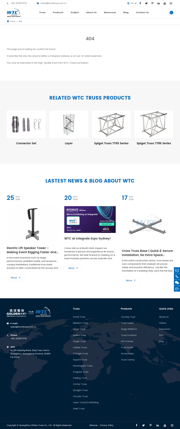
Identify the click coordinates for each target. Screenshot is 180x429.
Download (164, 329)
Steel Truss (78, 408)
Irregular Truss (80, 372)
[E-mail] (177, 270)
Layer (69, 143)
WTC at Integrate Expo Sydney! (87, 239)
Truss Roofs (127, 347)
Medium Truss (80, 323)
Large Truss (79, 329)
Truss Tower (127, 323)
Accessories (127, 353)
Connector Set (26, 143)
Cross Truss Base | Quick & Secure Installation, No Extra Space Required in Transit (147, 253)
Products (126, 309)
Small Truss (79, 317)
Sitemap (93, 425)
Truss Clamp (127, 360)
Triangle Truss (80, 353)
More (16, 278)
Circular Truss (80, 396)
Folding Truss (80, 378)
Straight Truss (80, 390)
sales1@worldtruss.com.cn (51, 3)
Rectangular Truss (82, 366)
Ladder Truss (80, 347)
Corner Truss (80, 384)
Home (12, 21)
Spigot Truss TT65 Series (111, 143)
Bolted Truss (79, 335)
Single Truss (79, 341)
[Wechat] (177, 282)
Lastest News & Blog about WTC (90, 181)
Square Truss (80, 360)
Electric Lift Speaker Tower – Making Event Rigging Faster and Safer (31, 250)
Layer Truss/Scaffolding (86, 402)
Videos (162, 323)
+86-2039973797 (17, 3)
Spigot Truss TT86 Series (154, 143)
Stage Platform (129, 329)
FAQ (161, 335)
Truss (76, 309)
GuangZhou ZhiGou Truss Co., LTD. (35, 425)
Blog (161, 341)
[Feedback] (177, 289)
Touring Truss (128, 317)
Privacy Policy (107, 425)
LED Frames (127, 341)
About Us (164, 317)
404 (20, 21)
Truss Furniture (129, 335)
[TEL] (177, 276)
